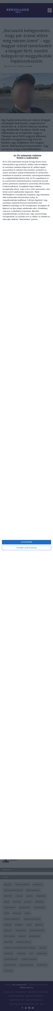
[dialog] (26, 505)
